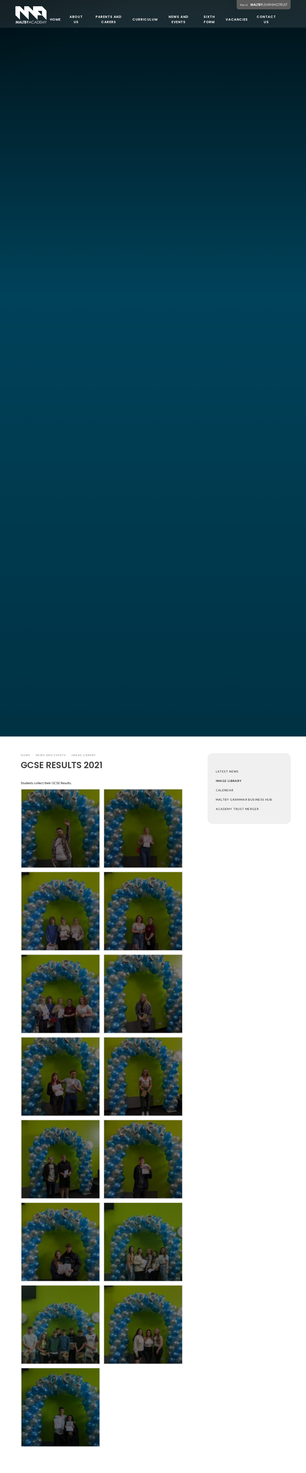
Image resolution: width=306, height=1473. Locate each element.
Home (25, 755)
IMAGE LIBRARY (83, 755)
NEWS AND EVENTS (51, 755)
